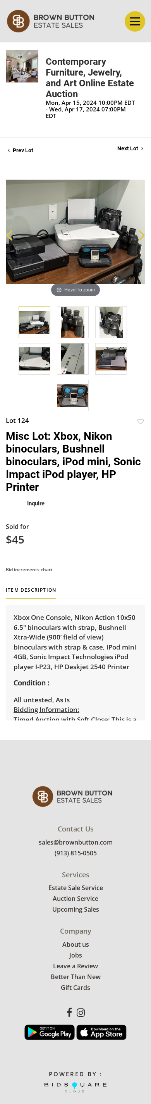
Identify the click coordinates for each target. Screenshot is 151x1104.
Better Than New (76, 977)
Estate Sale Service (75, 888)
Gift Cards (75, 987)
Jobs (75, 955)
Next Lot (128, 148)
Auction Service (75, 898)
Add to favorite (140, 421)
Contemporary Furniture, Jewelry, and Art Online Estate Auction (90, 77)
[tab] (31, 593)
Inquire (36, 503)
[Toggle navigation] (135, 21)
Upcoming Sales (75, 909)
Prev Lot (22, 150)
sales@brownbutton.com (76, 842)
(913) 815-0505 (76, 853)
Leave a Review (75, 966)
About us (75, 944)
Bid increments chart (29, 569)
